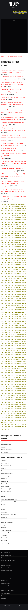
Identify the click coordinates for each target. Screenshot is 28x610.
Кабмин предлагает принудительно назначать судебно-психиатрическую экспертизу (12, 105)
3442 (18, 233)
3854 (6, 350)
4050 (18, 404)
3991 (9, 388)
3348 (24, 206)
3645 (2, 292)
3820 (24, 339)
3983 (9, 386)
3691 (21, 303)
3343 (9, 206)
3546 (18, 262)
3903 (9, 363)
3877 (2, 357)
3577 (15, 271)
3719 (9, 312)
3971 (21, 382)
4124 (24, 424)
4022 (6, 397)
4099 (21, 417)
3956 (24, 377)
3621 (2, 285)
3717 (2, 312)
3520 (12, 256)
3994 (18, 388)
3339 (20, 204)
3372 (24, 213)
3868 (24, 352)
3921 (15, 368)
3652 (24, 292)
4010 (18, 393)
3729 (15, 314)
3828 (24, 341)
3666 (18, 296)
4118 (5, 424)
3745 (15, 318)
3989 (2, 388)
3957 (2, 379)
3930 (18, 370)
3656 (12, 294)
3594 (18, 276)
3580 (24, 271)
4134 (6, 429)
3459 (21, 238)
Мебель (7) (4, 483)
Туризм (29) (4, 535)
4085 (2, 415)
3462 (6, 240)
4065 (15, 409)
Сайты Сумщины (5, 593)
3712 (12, 310)
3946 (18, 375)
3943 (9, 375)
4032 (12, 400)
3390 (6, 219)
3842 (18, 346)
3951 (9, 377)
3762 (18, 323)
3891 (21, 359)
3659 (21, 294)
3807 (9, 337)
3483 (21, 244)
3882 (18, 357)
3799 (9, 334)
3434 (18, 231)
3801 (15, 334)
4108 (24, 420)
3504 (12, 251)
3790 (6, 332)
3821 (2, 341)
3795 (21, 332)
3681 (15, 301)
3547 (21, 262)
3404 (24, 222)
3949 (2, 377)
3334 (5, 204)
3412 (24, 224)
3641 (15, 289)
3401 (15, 222)
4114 (18, 422)
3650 (18, 292)
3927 (9, 370)
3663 (9, 296)
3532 (24, 258)
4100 (24, 417)
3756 (24, 321)
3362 (18, 211)
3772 (24, 325)
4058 (18, 406)
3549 (2, 265)
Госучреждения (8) (6, 465)
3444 (24, 233)
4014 (6, 395)
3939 (21, 373)
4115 (21, 422)
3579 (21, 271)
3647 (9, 292)
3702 (6, 307)
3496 (12, 249)
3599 (9, 278)
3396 (24, 219)
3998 (6, 391)
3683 (21, 301)
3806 (6, 337)
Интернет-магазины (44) (7, 473)
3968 (12, 382)
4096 (12, 417)
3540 (24, 260)
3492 (24, 247)
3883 (21, 357)
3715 (21, 310)
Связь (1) (3, 519)
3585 (15, 273)
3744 (12, 318)
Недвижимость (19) (6, 489)
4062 (6, 409)
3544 (12, 262)
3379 (21, 215)
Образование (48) (6, 494)
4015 (9, 395)
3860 (24, 350)
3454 (6, 238)
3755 (21, 321)
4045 (2, 404)
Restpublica (4, 447)
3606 (6, 280)
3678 (6, 301)
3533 (2, 260)
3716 (24, 310)
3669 (2, 298)
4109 (2, 422)
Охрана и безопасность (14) (8, 501)
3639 (9, 289)
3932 (24, 370)
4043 (21, 402)
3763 (21, 323)
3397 (2, 222)
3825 (15, 341)
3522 (18, 256)
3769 (15, 325)
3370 (18, 213)
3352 (12, 208)
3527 (9, 258)
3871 (9, 355)
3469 (2, 242)
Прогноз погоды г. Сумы (7, 590)
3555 (21, 265)
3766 (6, 325)
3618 (18, 283)
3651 (21, 292)
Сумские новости (5, 552)
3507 (21, 251)
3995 (21, 388)
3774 (6, 328)
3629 (2, 287)
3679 (9, 301)
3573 (2, 271)
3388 (24, 217)
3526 (6, 258)
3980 (24, 384)
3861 (2, 352)
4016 (12, 395)
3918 (6, 368)
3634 (18, 287)
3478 (6, 244)
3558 (6, 267)
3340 (23, 204)
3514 (18, 253)
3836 (24, 343)
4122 (18, 424)
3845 (2, 348)
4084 (24, 413)
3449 (15, 235)
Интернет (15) (5, 470)
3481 (15, 244)
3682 (18, 301)
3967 (9, 382)
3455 (9, 238)
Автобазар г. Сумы (6, 585)
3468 (24, 240)
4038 (6, 402)
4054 (6, 406)
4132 (24, 427)
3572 (24, 269)
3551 (9, 265)
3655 (9, 294)
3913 (15, 366)
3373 (2, 215)
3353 (15, 208)
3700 (24, 305)
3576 (12, 271)
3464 (12, 240)
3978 (18, 384)
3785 (15, 330)
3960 (12, 379)
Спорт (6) (3, 527)
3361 (15, 211)
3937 (15, 373)
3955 (21, 377)
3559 (9, 267)
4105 (15, 420)
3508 (24, 251)
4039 (9, 402)
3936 (12, 373)
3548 (24, 262)
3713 (15, 310)
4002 (18, 391)
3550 (6, 265)
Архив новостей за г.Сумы (8, 560)
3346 (18, 206)
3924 (24, 368)
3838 (6, 346)
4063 (9, 409)
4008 (12, 393)
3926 (6, 370)
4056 (12, 406)
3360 (12, 211)
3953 (15, 377)
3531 (21, 258)
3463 (9, 240)
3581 (2, 273)
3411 (21, 224)
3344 (12, 206)
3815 (9, 339)
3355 (21, 208)
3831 (9, 343)
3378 (18, 215)
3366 (6, 213)
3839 (9, 346)
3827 (21, 341)
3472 (12, 242)
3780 (24, 328)
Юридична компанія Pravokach (9, 442)
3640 (12, 289)
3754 (18, 321)
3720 (12, 312)
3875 (21, 355)
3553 (15, 265)
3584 (12, 273)
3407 (9, 224)
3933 (2, 373)
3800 (12, 334)
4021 (2, 397)
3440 (12, 233)
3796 (24, 332)
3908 (24, 363)
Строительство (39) (6, 530)
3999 (9, 391)
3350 (6, 208)
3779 (21, 328)
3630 (6, 287)
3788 (24, 330)
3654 (6, 294)
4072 (12, 411)
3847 (9, 348)
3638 (6, 289)
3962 (18, 379)
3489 (15, 247)
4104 (12, 420)
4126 (6, 427)
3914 (18, 366)
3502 (6, 251)
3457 (15, 238)
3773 (2, 328)
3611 (21, 280)
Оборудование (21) (6, 491)
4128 (12, 427)
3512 (12, 253)
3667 (21, 296)
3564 (24, 267)
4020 (24, 395)
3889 (15, 359)
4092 (24, 415)
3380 (24, 215)
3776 (12, 328)
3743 (9, 318)
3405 (2, 224)
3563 (21, 267)
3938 (18, 373)
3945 (15, 375)
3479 (9, 244)
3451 (21, 235)
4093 (2, 417)
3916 (24, 366)
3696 (12, 305)
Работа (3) (4, 512)
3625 (15, 285)
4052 (24, 404)
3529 (15, 258)
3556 (24, 265)
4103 (9, 420)
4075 (21, 411)
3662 (6, 296)
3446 (6, 235)
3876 (24, 355)
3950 (6, 377)
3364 (24, 211)
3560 (12, 267)
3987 (21, 386)
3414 (6, 226)
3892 (24, 359)
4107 (21, 420)
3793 (15, 332)
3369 (15, 213)
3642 (18, 289)
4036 (24, 400)
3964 (24, 379)
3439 (9, 233)
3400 (12, 222)
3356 (24, 208)
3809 (15, 337)
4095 (9, 417)
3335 (8, 204)
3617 (15, 283)
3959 (9, 379)
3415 (9, 226)
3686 (6, 303)
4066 (18, 409)
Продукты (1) (4, 504)
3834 (18, 343)
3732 (24, 314)
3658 (18, 294)
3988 (24, 386)
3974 (6, 384)
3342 (6, 206)
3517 (2, 256)
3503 (9, 251)
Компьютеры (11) (5, 476)
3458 (18, 238)
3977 (15, 384)
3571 (21, 269)
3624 (12, 285)
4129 (15, 427)
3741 (2, 318)
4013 (2, 395)
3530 (18, 258)
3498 (18, 249)
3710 (6, 310)
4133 (2, 429)
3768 (12, 325)
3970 (18, 382)
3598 (6, 278)
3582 (6, 273)
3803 (21, 334)
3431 (9, 231)
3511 (9, 253)
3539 (21, 260)
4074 (18, 411)
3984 (12, 386)
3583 (9, 273)
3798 (6, 334)
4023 (9, 397)
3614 (6, 283)
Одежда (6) (4, 496)
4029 (2, 400)
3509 (2, 253)
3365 (2, 213)
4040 (12, 402)
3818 (18, 339)
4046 (6, 404)
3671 (9, 298)
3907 (21, 363)
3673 (15, 298)
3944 (12, 375)
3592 (12, 276)
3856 (12, 350)
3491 (21, 247)
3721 (15, 312)
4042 (18, 402)
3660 (24, 294)
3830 (6, 343)
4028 (24, 397)
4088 (12, 415)
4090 (18, 415)
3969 (15, 382)
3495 (9, 249)
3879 (9, 357)
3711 (9, 310)
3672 (12, 298)
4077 (2, 413)
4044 (24, 402)
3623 (9, 285)
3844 (24, 346)
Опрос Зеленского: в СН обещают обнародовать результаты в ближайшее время (12, 84)
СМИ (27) (3, 525)
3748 (24, 318)
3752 (12, 321)
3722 (18, 312)
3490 (18, 247)
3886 (6, 359)
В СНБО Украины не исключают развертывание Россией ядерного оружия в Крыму (13, 138)
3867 (21, 352)
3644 (24, 289)
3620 (24, 283)
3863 (9, 352)
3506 (18, 251)
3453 (2, 238)
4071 (9, 411)
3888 (12, 359)
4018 (18, 395)
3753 (15, 321)
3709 (2, 310)
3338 (17, 204)
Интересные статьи (6, 595)
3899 (21, 361)
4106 (18, 420)
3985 (15, 386)
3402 (18, 222)
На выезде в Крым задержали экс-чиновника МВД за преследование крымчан (11, 92)
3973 (2, 384)
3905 (15, 363)
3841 (15, 346)
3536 (12, 260)
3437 (2, 233)
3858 (18, 350)
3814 (6, 339)
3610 (18, 280)
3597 (2, 278)
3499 (21, 249)
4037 (2, 402)
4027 (21, 397)
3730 (18, 314)
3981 (2, 386)
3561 (15, 267)
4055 (9, 406)
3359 (9, 211)
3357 (2, 211)
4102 (6, 420)
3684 (24, 301)
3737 (15, 316)
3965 (2, 382)
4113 (15, 422)
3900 (24, 361)
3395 (21, 219)
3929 (15, 370)
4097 (15, 417)
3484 (24, 244)
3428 (24, 229)
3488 (12, 247)
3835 (21, 343)
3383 (9, 217)
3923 (21, 368)
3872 (12, 355)
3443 (21, 233)
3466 (18, 240)
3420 (24, 226)
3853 (2, 350)
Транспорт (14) (5, 532)
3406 (6, 224)
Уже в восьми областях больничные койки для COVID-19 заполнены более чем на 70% (13, 156)
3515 (21, 253)
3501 (2, 251)
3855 (9, 350)
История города (5, 583)
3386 (18, 217)
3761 (15, 323)
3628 (24, 285)
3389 (2, 219)
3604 (24, 278)
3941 (2, 375)
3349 (2, 208)
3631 (9, 287)
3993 (15, 388)
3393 (15, 219)
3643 (21, 289)
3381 (2, 217)
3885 (2, 359)
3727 (9, 314)
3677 (2, 301)
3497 (15, 249)
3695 (9, 305)
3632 (12, 287)
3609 (15, 280)
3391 (9, 219)
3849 (15, 348)
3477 (2, 244)
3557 (2, 267)
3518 (6, 256)
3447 (9, 235)
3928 (12, 370)
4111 (9, 422)
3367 (9, 213)
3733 (2, 316)
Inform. (14, 4)
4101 (2, 420)
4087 (9, 415)
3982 (6, 386)
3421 (2, 229)
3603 (21, 278)
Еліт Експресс (4, 452)
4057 (15, 406)
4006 (6, 393)
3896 (12, 361)
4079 (9, 413)
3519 (9, 256)
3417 (15, 226)
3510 (6, 253)
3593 (15, 276)
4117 (2, 424)
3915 (21, 366)
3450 (18, 235)
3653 (2, 294)
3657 (15, 294)
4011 (21, 393)
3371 (21, 213)
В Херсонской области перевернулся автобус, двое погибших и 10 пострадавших (12, 184)
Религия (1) (4, 517)
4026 (18, 397)
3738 (18, 316)
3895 (9, 361)
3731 (21, 314)
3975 (9, 384)
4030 (6, 400)
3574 (6, 271)
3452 (24, 235)
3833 (15, 343)
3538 (18, 260)
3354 (18, 208)
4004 (24, 391)
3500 (24, 249)
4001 (15, 391)
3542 (6, 262)
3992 (12, 388)
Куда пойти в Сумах (6, 573)
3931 (21, 370)
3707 (21, 307)
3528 (12, 258)
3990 (6, 388)
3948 (24, 375)
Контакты (3, 598)
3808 (12, 337)
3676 (24, 298)
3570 (18, 269)
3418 (18, 226)
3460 (24, 238)
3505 (15, 251)
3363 (21, 211)
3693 (2, 305)
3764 (24, 323)
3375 (9, 215)
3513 (15, 253)
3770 (18, 325)
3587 (21, 273)
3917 (2, 368)
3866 (18, 352)
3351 (9, 208)
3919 (9, 368)
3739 (21, 316)
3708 (24, 307)
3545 (15, 262)
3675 (21, 298)
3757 (2, 323)
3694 (6, 305)
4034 (18, 400)
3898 (18, 361)
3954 (18, 377)
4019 (21, 395)
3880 (12, 357)
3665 (15, 296)
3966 (6, 382)
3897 (15, 361)
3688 (12, 303)
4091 (21, 415)
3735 (9, 316)
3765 (2, 325)
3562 (18, 267)
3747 (21, 318)
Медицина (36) (5, 486)
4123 (21, 424)
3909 (2, 366)
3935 (9, 373)
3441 (15, 233)
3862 (6, 352)
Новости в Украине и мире (14, 56)
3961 (15, 379)
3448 (12, 235)
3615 (9, 283)
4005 (2, 393)
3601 (15, 278)
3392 (12, 219)
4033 (15, 400)
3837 (2, 346)
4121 (15, 424)
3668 (24, 296)
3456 (12, 238)
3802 (18, 334)
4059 (21, 406)
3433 (15, 231)
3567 (9, 269)
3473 (15, 242)
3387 (21, 217)
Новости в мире (5, 557)
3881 (15, 357)
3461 (2, 240)
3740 (24, 316)
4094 (6, 417)
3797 (2, 334)
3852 (24, 348)
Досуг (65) (4, 468)
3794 (18, 332)
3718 (6, 312)
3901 (2, 363)
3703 (9, 307)
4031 (9, 400)
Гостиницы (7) (5, 463)
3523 (21, 256)
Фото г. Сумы (4, 580)
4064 (12, 409)
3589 (2, 276)
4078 (6, 413)
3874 (18, 355)
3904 (12, 363)
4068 (24, 409)
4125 (2, 427)
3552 (12, 265)
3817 (15, 339)
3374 (6, 215)
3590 (6, 276)
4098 (18, 417)
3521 (15, 256)
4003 (21, 391)
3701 (2, 307)
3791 (9, 332)
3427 (21, 229)
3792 (12, 332)
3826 (18, 341)
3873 (15, 355)
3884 (24, 357)
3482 (18, 244)
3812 (24, 337)
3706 (18, 307)
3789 (2, 332)
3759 (9, 323)
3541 (2, 262)
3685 (2, 303)
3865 (15, 352)
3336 (11, 204)
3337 (14, 204)
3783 (9, 330)
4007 (9, 393)
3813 (2, 339)
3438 (6, 233)
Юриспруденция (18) (6, 543)
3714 (18, 310)
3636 (24, 287)
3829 (2, 343)
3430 (6, 231)
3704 (12, 307)
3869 (2, 355)
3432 (12, 231)
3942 (6, 375)
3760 (12, 323)
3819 (21, 339)
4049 (15, 404)
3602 (18, 278)
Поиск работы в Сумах (7, 578)
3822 (6, 341)
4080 (12, 413)
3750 (6, 321)
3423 (9, 229)
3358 (6, 211)
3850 (18, 348)
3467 (21, 240)
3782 (6, 330)
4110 (6, 422)
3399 (9, 222)
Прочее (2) (4, 509)
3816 (12, 339)
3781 (2, 330)
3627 (21, 285)
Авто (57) (3, 460)
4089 (15, 415)
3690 (18, 303)
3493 (2, 249)
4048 (12, 404)
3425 (15, 229)
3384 (12, 217)
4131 (21, 427)
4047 (9, 404)
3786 (18, 330)
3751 (9, 321)
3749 (2, 321)
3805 (2, 337)
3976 (12, 384)
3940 (24, 373)
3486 (6, 247)
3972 (24, 382)
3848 (12, 348)
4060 (24, 406)
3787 (21, 330)
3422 (6, 229)
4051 (21, 404)
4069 (2, 411)
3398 (6, 222)
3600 (12, 278)
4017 (15, 395)
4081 (15, 413)
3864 (12, 352)
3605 (2, 280)
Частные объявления (6, 570)
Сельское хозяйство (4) (7, 522)
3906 (18, 363)
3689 (15, 303)
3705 (15, 307)
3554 (18, 265)
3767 (9, 325)
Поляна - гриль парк (6, 449)
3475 (21, 242)
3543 (9, 262)
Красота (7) (4, 478)
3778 (18, 328)
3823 (9, 341)
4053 (2, 406)
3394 (18, 219)
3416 (12, 226)
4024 (12, 397)
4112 (11, 422)
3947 (21, 375)
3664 (12, 296)
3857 (15, 350)
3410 (18, 224)
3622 (6, 285)
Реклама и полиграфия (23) (8, 514)
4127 (9, 427)
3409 (15, 224)
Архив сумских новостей (7, 555)
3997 (2, 391)
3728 (12, 314)
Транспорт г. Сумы (6, 568)
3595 (21, 276)
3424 (12, 229)
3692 (24, 303)
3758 (6, 323)
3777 (15, 328)
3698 (18, 305)
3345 (15, 206)
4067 (21, 409)
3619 (21, 283)
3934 (6, 373)
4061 (2, 409)
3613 (2, 283)
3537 (15, 260)
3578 (18, 271)
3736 (12, 316)
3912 (12, 366)
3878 (6, 357)
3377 (15, 215)
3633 (15, 287)
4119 (8, 424)
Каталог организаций (6, 565)
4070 (6, 411)
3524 (24, 256)
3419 (21, 226)
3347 (21, 206)
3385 (15, 217)
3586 (18, 273)
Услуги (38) (4, 538)
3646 (6, 292)
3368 (12, 213)
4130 (18, 427)
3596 (24, 276)
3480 (12, 244)
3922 (18, 368)
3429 (2, 231)
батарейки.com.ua (6, 444)
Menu (14, 21)
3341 (2, 206)
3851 (21, 348)
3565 (2, 269)
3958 (6, 379)
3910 (6, 366)
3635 (21, 287)
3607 (9, 280)
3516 (24, 253)
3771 (21, 325)
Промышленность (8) (6, 507)
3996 (24, 388)
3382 (6, 217)
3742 (6, 318)
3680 (12, 301)
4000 (12, 391)
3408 (12, 224)
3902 (6, 363)
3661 (2, 296)
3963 (21, 379)
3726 (6, 314)
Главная (3, 56)
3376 (12, 215)
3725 (2, 314)
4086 (6, 415)
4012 (24, 393)
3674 (18, 298)
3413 (2, 226)
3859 (21, 350)
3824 (12, 341)
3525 (2, 258)
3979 (21, 384)
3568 (12, 269)
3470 (6, 242)
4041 (15, 402)
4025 (15, 397)
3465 (15, 240)
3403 (21, 222)
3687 (9, 303)
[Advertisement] (14, 38)
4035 (21, 400)
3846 (6, 348)
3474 (18, 242)
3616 (12, 283)
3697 (15, 305)
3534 (6, 260)
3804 (24, 334)
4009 (15, 393)
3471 (9, 242)
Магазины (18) (5, 481)
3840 (12, 346)
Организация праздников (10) (9, 499)
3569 (15, 269)
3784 (12, 330)
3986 (18, 386)
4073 (15, 411)
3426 (18, 229)
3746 (18, 318)
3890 (18, 359)
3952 (12, 377)
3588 (24, 273)
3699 (21, 305)
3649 (15, 292)
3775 (9, 328)
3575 (9, 271)
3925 (2, 370)
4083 (21, 413)
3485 (2, 247)
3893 (2, 361)
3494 (6, 249)
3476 (24, 242)
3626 (18, 285)
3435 (21, 231)
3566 (6, 269)
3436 (24, 231)
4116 (24, 422)
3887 (9, 359)
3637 (2, 289)
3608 (12, 280)
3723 (21, 312)
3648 (12, 292)
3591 (9, 276)
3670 (6, 298)
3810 (18, 337)
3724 (24, 312)
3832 (12, 343)
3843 (21, 346)
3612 (24, 280)
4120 (11, 424)
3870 (6, 355)
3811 (21, 337)
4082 (18, 413)
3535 (9, 260)
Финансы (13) (4, 540)
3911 (9, 366)
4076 (24, 411)
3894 (6, 361)
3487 (9, 247)
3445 (2, 235)
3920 (12, 368)
